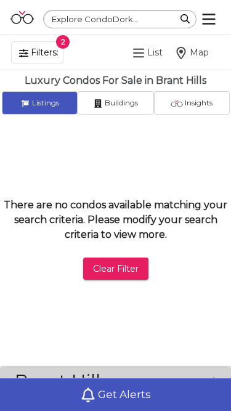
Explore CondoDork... (95, 19)
